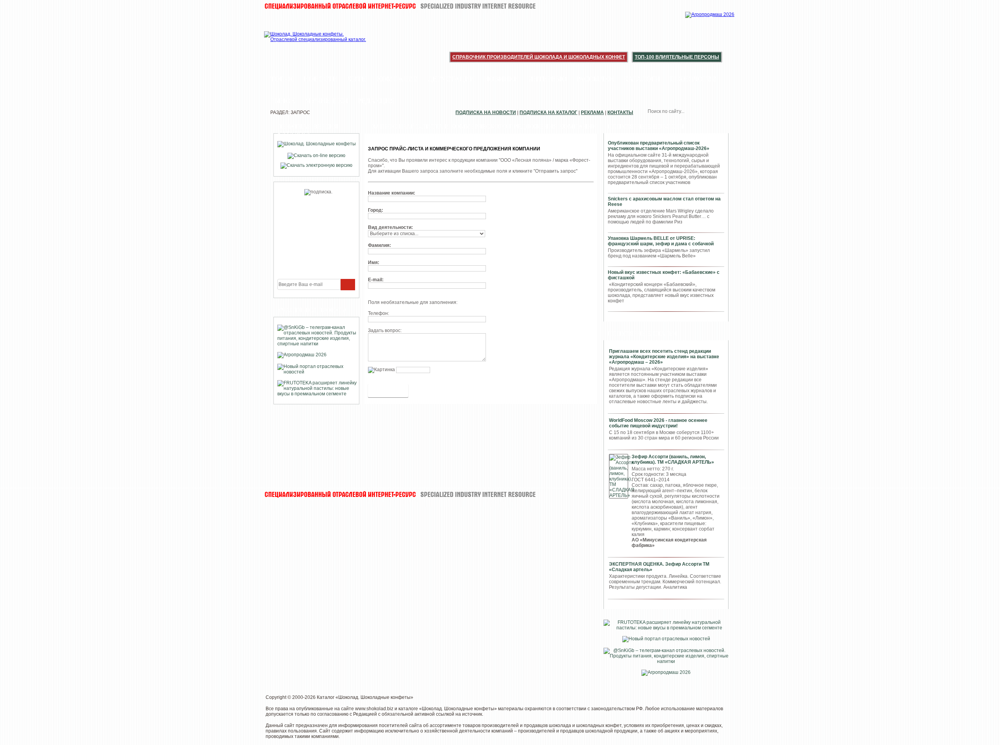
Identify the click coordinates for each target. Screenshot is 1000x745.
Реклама (592, 112)
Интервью (547, 79)
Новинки (501, 79)
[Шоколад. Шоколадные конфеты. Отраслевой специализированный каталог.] (315, 43)
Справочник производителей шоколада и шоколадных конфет (538, 57)
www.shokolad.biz (374, 708)
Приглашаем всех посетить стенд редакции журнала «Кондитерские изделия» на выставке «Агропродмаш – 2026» (664, 356)
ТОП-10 (282, 79)
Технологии (693, 79)
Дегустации (451, 79)
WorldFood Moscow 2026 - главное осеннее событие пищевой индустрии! (658, 423)
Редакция (376, 101)
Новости (321, 79)
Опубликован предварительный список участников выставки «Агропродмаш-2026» (658, 145)
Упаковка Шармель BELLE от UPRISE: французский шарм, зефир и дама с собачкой (661, 241)
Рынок (282, 101)
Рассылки (595, 79)
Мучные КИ (326, 101)
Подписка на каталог (548, 112)
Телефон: (378, 313)
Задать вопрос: (385, 330)
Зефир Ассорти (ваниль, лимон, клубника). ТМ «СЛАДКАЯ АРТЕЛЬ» (673, 459)
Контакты (620, 112)
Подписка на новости (485, 112)
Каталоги (641, 79)
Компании (397, 79)
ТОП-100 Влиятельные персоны (677, 57)
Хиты (357, 79)
